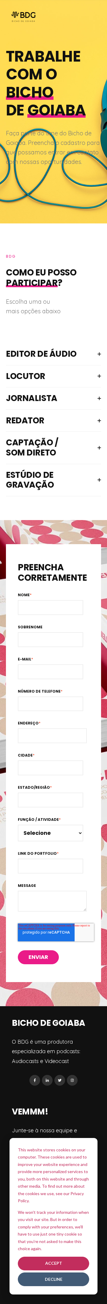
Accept (53, 1263)
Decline (53, 1279)
